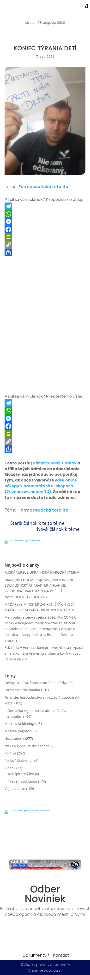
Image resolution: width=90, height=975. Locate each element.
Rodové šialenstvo (19, 760)
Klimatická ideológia (21, 723)
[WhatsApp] (45, 214)
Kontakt (61, 955)
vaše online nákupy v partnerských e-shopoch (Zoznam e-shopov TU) (41, 485)
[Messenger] (45, 222)
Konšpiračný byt (21, 774)
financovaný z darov (56, 463)
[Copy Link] (45, 245)
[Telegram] (45, 206)
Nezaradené (14, 738)
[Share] (45, 252)
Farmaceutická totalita (43, 187)
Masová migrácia (18, 731)
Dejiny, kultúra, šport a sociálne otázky (35, 682)
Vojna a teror (15, 788)
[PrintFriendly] (45, 237)
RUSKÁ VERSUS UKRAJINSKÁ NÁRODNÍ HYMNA (42, 572)
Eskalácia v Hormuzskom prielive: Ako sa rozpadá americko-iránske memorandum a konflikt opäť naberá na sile (44, 653)
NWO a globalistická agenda (27, 746)
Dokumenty (34, 955)
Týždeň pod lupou (22, 781)
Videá (9, 768)
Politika (10, 753)
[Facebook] (45, 229)
